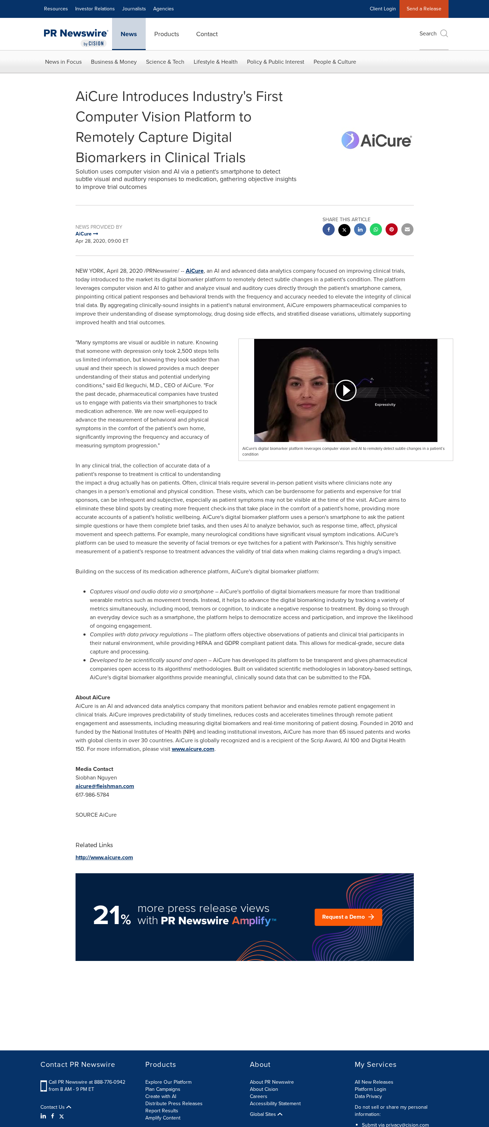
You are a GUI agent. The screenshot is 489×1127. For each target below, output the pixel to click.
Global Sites (263, 1114)
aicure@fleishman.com (105, 786)
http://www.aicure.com (104, 857)
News (129, 34)
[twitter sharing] (344, 231)
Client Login (383, 9)
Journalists (134, 9)
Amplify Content (162, 1118)
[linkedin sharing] (360, 230)
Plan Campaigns (162, 1089)
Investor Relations (95, 9)
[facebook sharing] (329, 230)
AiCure (195, 271)
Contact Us (53, 1107)
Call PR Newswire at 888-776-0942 (87, 1082)
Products (166, 34)
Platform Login (370, 1089)
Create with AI (160, 1096)
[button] (346, 390)
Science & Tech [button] (165, 62)
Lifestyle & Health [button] (216, 62)
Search (428, 33)
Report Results (161, 1110)
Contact (207, 34)
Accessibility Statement (275, 1103)
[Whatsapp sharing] (376, 230)
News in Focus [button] (63, 62)
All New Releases (374, 1082)
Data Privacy (368, 1096)
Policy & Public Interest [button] (275, 62)
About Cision (264, 1089)
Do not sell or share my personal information (391, 1110)
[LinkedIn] (44, 1116)
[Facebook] (52, 1116)
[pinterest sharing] (392, 230)
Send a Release (424, 9)
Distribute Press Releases (174, 1103)
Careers (258, 1096)
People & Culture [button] (335, 62)
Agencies (163, 9)
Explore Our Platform (168, 1082)
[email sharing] (407, 230)
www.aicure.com (193, 749)
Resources (56, 9)
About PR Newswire (272, 1082)
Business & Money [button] (114, 62)
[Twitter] (61, 1116)
